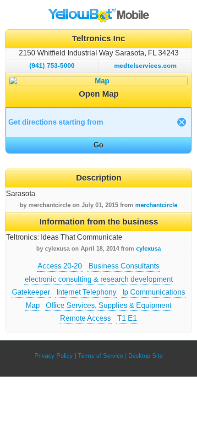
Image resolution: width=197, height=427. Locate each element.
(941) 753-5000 (52, 65)
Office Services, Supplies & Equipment (108, 305)
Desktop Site (145, 355)
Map (33, 305)
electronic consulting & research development (99, 279)
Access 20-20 (60, 266)
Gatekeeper (31, 292)
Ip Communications (153, 292)
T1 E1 (127, 318)
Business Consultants (123, 266)
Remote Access (85, 318)
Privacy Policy (53, 355)
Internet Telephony (86, 292)
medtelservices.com (145, 65)
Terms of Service (100, 355)
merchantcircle (156, 205)
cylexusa (148, 248)
